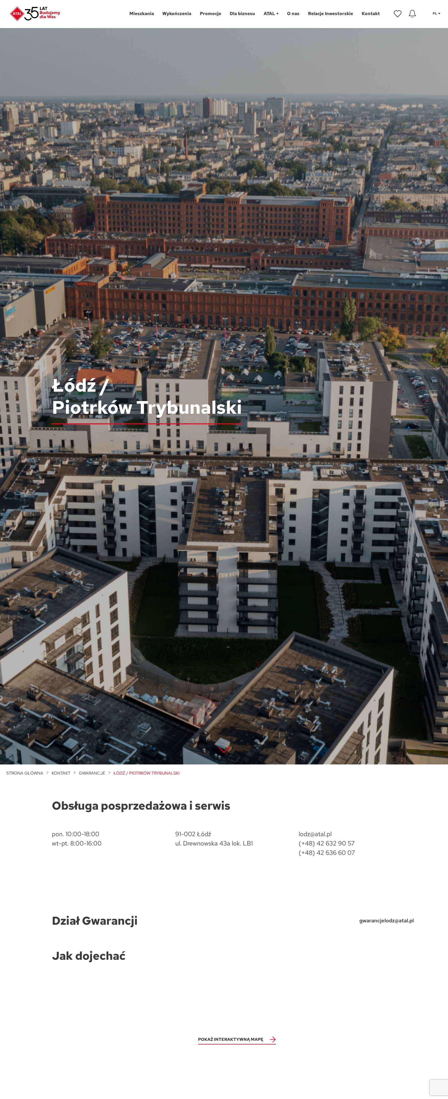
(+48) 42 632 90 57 (327, 843)
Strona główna (24, 773)
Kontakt (61, 773)
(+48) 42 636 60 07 (327, 853)
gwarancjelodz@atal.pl (386, 920)
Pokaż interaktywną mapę (230, 1039)
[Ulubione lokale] (398, 14)
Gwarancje (92, 773)
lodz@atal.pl (315, 834)
